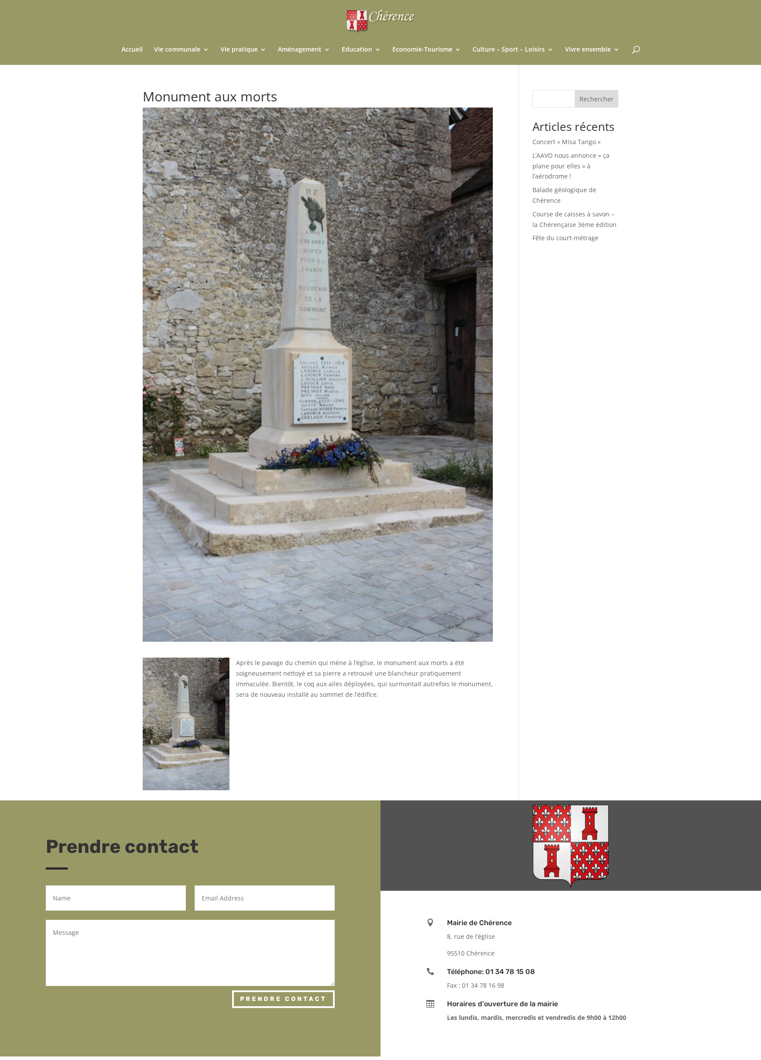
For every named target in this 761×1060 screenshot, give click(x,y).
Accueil (132, 49)
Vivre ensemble (588, 49)
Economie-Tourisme (422, 49)
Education (357, 49)
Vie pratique (239, 49)
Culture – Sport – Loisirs (509, 49)
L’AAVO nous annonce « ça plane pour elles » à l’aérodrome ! (571, 166)
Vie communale (177, 49)
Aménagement (299, 49)
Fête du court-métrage (565, 238)
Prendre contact (283, 999)
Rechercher (596, 99)
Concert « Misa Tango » (566, 142)
